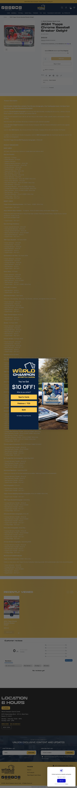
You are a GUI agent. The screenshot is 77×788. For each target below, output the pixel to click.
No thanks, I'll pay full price (24, 415)
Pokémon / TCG (24, 403)
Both (24, 410)
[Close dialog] (66, 360)
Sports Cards (23, 397)
